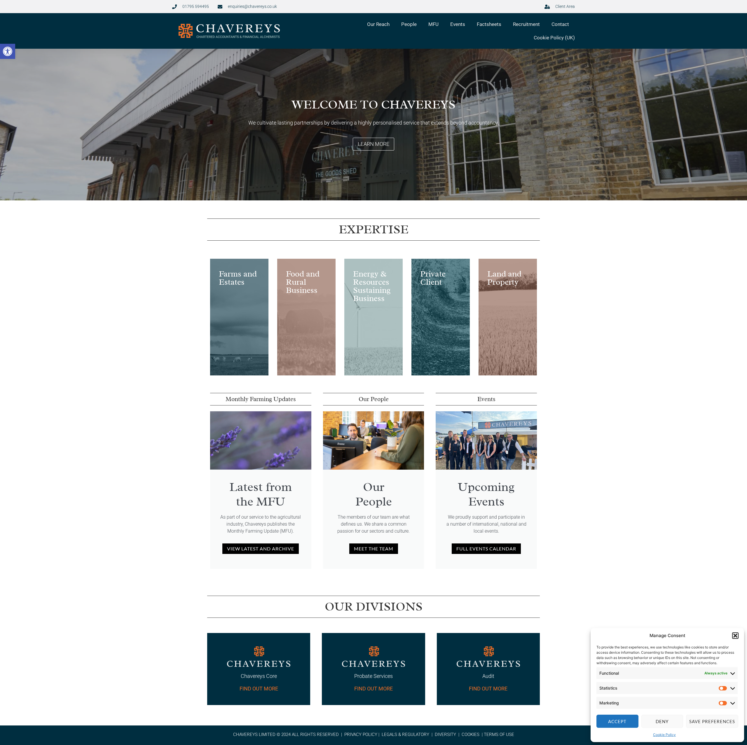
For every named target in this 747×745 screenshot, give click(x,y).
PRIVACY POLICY (360, 734)
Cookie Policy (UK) (554, 38)
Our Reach (378, 24)
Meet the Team (373, 548)
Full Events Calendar (486, 548)
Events (457, 24)
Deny (662, 721)
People (409, 24)
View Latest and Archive (260, 548)
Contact (560, 24)
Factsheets (489, 24)
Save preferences (712, 721)
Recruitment (526, 24)
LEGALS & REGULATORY (405, 734)
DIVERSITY (445, 734)
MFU (433, 24)
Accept (617, 721)
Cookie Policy (664, 734)
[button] (7, 51)
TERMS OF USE (499, 734)
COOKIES (470, 734)
